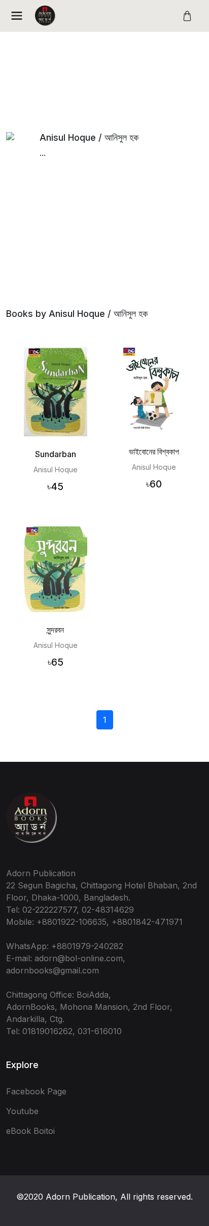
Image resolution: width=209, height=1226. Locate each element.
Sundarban (55, 454)
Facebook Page (36, 1091)
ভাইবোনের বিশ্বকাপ (154, 451)
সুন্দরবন (55, 630)
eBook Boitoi (30, 1131)
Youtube (22, 1111)
